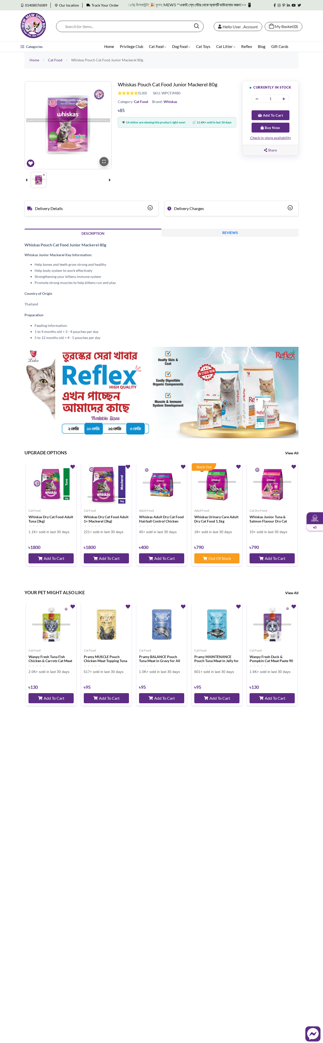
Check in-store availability (270, 138)
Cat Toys (203, 46)
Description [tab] (93, 233)
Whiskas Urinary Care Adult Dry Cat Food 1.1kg (216, 519)
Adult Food (146, 510)
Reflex (246, 46)
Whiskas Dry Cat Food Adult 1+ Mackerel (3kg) (106, 519)
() (286, 26)
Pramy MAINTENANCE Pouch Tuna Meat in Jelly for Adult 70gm (216, 659)
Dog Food (180, 46)
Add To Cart (272, 115)
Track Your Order (105, 5)
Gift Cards (279, 46)
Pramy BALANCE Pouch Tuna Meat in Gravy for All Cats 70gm (159, 659)
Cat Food (156, 46)
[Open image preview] (104, 161)
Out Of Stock (219, 558)
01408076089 (36, 5)
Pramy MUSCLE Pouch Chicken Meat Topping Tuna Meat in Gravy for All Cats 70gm (105, 659)
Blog (261, 46)
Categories (34, 46)
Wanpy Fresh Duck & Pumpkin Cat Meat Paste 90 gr (271, 659)
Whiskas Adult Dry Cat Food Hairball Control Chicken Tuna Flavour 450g (161, 519)
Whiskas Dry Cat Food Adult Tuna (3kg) (51, 519)
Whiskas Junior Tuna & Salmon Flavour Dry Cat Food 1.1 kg (268, 519)
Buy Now (272, 127)
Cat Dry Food (258, 510)
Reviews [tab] (230, 232)
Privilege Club (131, 46)
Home (109, 46)
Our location (69, 5)
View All (292, 453)
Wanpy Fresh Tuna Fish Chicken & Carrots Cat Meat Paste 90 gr (50, 659)
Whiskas (170, 101)
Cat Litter (224, 46)
